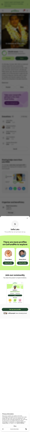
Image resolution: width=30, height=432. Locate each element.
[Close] (27, 218)
